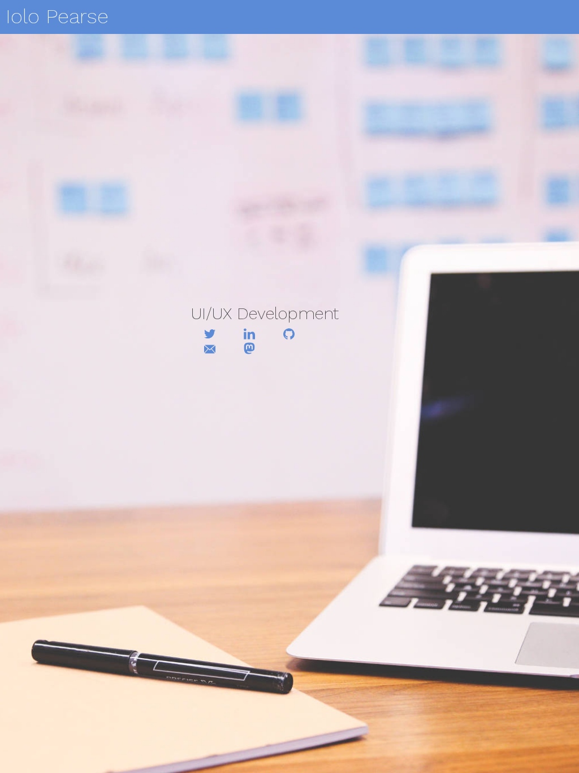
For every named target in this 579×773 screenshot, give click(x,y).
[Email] (209, 350)
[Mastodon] (249, 349)
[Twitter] (209, 335)
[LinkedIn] (249, 335)
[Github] (288, 335)
